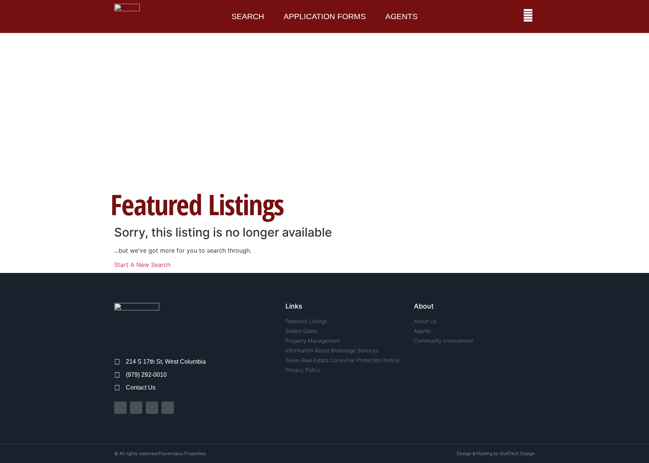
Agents (401, 16)
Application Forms (325, 16)
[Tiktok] (152, 408)
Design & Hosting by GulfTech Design (496, 453)
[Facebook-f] (120, 408)
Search (247, 16)
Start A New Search (142, 264)
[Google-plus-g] (167, 408)
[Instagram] (136, 408)
